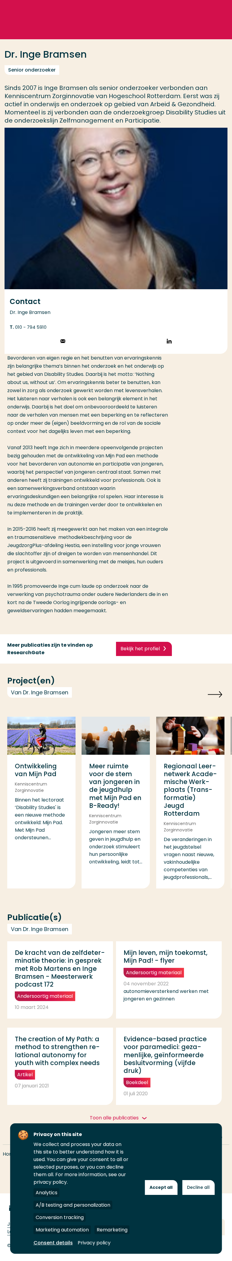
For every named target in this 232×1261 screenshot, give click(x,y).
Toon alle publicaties (115, 1117)
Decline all (198, 1187)
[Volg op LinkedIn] (169, 342)
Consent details (53, 1242)
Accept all (161, 1187)
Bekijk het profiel (140, 648)
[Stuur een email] (62, 342)
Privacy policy (94, 1242)
